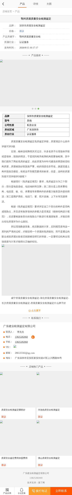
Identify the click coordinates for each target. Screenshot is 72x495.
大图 (49, 3)
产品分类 (7, 493)
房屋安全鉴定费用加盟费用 (14, 458)
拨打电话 (41, 490)
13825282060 (21, 342)
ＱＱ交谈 (21, 493)
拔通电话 (33, 337)
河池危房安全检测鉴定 (49, 410)
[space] (17, 390)
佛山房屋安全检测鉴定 (49, 458)
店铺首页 (7, 11)
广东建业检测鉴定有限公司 (19, 326)
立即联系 (61, 490)
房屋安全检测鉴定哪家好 (13, 410)
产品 (22, 3)
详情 (35, 3)
